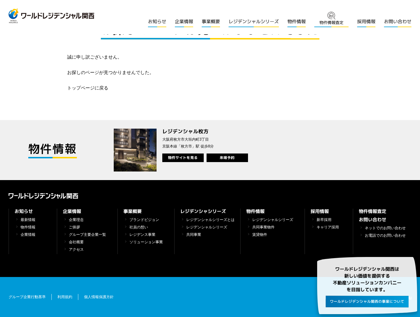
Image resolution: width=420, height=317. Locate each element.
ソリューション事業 (146, 242)
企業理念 (76, 220)
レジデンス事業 (142, 235)
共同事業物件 (263, 227)
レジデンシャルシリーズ (254, 21)
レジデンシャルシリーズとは (210, 220)
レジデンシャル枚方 (185, 131)
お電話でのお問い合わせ (385, 236)
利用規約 (64, 297)
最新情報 (28, 220)
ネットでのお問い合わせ (385, 228)
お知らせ (157, 21)
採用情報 (366, 21)
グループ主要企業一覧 (87, 235)
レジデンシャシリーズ (203, 211)
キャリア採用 (328, 227)
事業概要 (211, 21)
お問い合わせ (397, 21)
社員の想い (138, 227)
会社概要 (76, 242)
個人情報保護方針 (99, 297)
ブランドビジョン (144, 220)
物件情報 (296, 21)
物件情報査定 (372, 211)
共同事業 (193, 235)
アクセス (76, 250)
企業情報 (184, 21)
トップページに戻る (87, 87)
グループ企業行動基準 (27, 297)
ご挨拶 (74, 227)
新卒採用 (324, 220)
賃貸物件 (259, 235)
